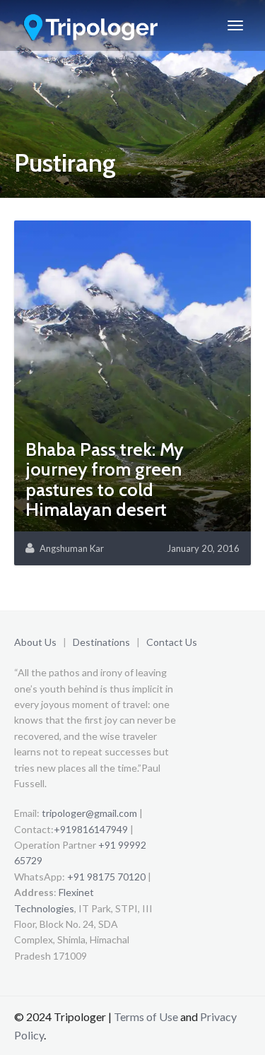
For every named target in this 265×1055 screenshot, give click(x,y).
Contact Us (171, 642)
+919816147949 (91, 829)
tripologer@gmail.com (89, 813)
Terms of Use (146, 1016)
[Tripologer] (92, 25)
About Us (35, 642)
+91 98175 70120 (106, 877)
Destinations (101, 642)
